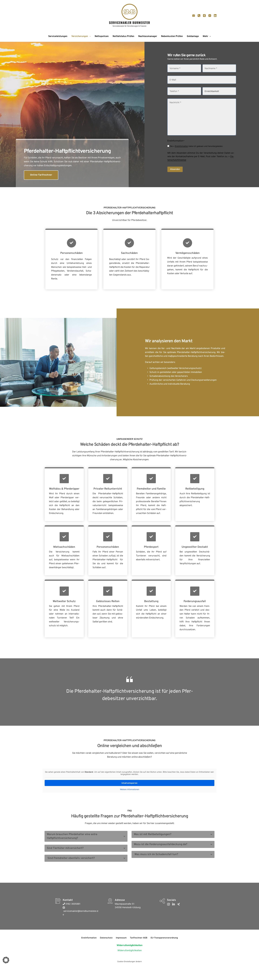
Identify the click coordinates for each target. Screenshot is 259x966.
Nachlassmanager (147, 36)
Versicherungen (79, 36)
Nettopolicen (102, 36)
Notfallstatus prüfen (123, 36)
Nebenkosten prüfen (172, 36)
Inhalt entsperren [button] (129, 783)
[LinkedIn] (215, 15)
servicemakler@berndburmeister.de (80, 913)
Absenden (175, 169)
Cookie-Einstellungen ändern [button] (129, 961)
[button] (86, 836)
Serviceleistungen (57, 36)
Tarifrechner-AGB (138, 937)
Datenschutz (106, 937)
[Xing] (204, 15)
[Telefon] (199, 15)
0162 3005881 (72, 903)
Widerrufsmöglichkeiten (129, 950)
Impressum (121, 937)
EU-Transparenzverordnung (164, 937)
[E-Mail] (193, 15)
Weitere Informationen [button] (129, 789)
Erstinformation (181, 146)
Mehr (205, 36)
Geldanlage (193, 36)
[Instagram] (209, 15)
